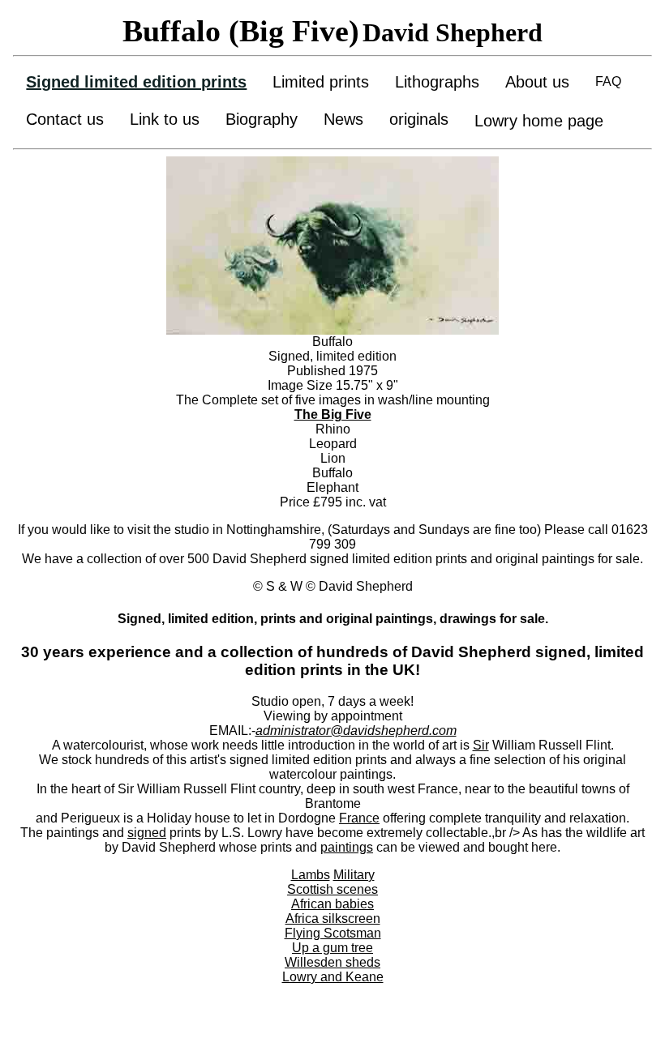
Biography (261, 119)
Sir (481, 745)
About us (537, 82)
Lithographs (437, 82)
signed (146, 833)
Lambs (310, 875)
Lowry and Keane (333, 977)
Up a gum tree (332, 948)
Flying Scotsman (333, 933)
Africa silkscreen (332, 918)
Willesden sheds (332, 962)
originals (418, 119)
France (359, 818)
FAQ (608, 81)
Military (354, 875)
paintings (346, 847)
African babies (332, 904)
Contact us (65, 119)
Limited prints (320, 82)
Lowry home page (538, 121)
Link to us (165, 119)
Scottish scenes (332, 889)
